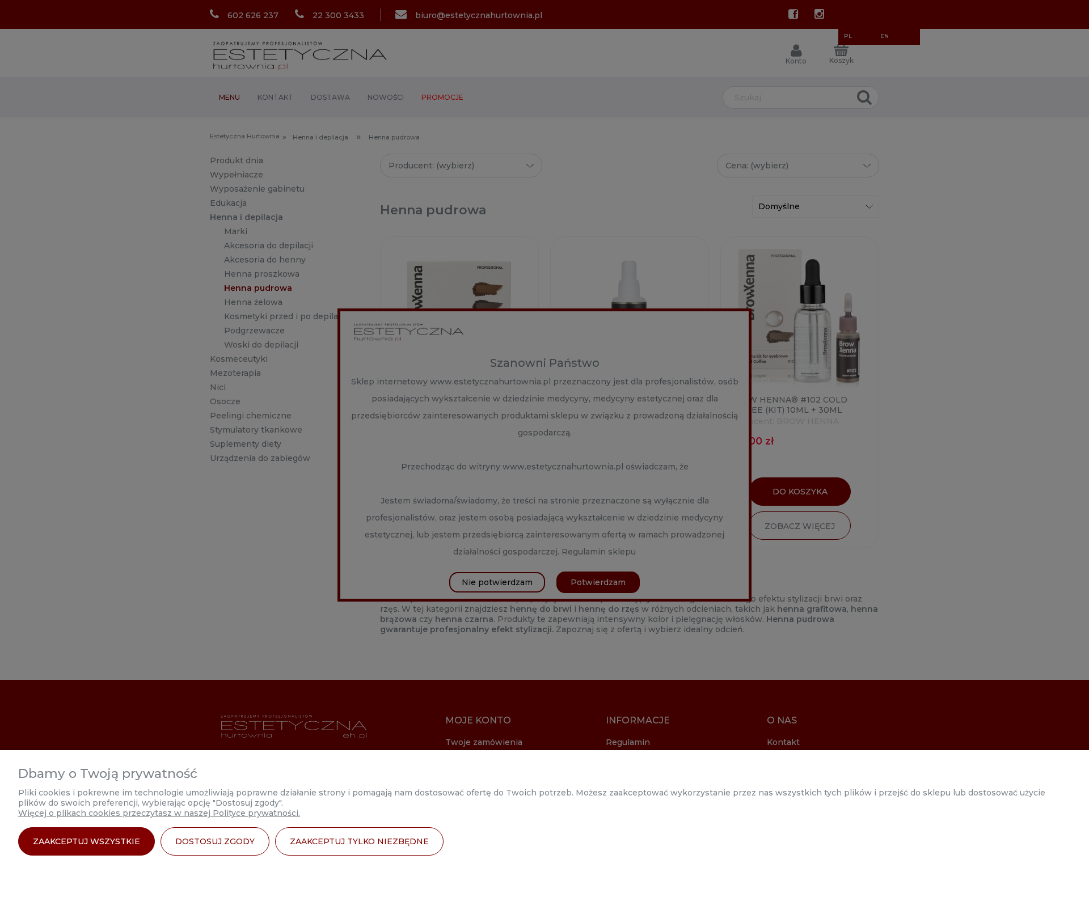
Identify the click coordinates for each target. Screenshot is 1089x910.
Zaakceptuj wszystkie (86, 841)
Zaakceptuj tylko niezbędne (359, 841)
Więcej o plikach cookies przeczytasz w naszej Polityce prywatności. (159, 813)
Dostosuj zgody (215, 841)
